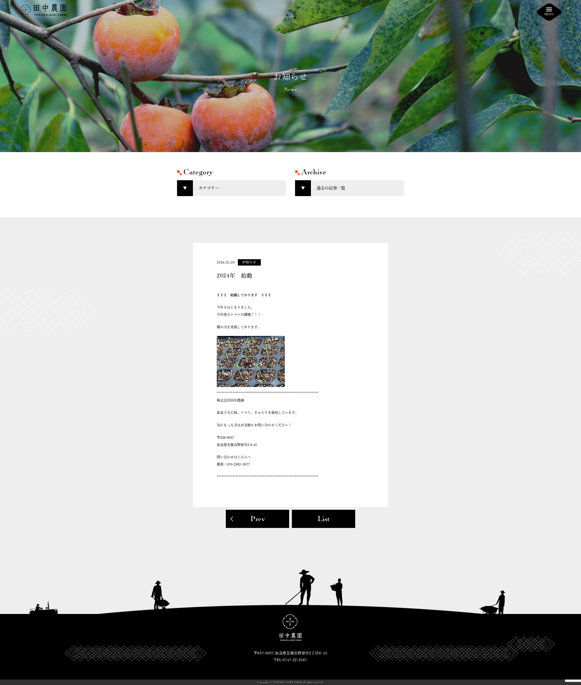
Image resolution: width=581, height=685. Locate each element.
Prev (257, 519)
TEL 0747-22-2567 (290, 660)
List (324, 519)
